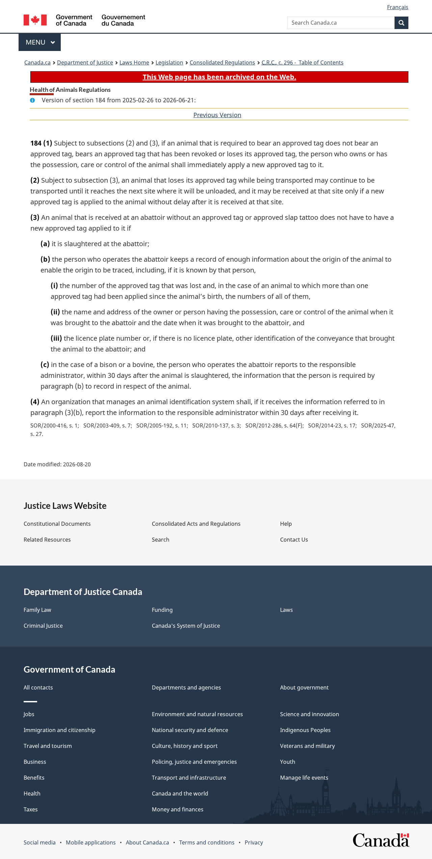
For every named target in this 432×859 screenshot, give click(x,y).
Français (397, 7)
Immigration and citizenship (60, 730)
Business (35, 761)
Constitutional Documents (57, 523)
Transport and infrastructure (189, 777)
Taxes (31, 809)
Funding (162, 610)
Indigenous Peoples (305, 730)
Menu (36, 42)
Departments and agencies (186, 687)
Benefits (34, 777)
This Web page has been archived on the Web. (219, 76)
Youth (287, 761)
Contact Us (294, 539)
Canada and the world (180, 793)
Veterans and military (307, 746)
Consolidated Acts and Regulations (196, 523)
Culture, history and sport (185, 746)
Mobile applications (91, 842)
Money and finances (178, 809)
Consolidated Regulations (222, 62)
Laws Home (134, 62)
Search (160, 539)
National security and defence (190, 730)
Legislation (169, 62)
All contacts (38, 687)
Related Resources (47, 539)
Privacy (254, 842)
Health (32, 793)
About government (304, 687)
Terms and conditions (207, 842)
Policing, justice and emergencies (194, 761)
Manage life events (304, 777)
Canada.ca (37, 62)
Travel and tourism (48, 746)
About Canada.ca (147, 842)
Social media (40, 842)
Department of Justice (85, 62)
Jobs (29, 714)
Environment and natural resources (197, 714)
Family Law (37, 610)
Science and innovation (309, 714)
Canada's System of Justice (186, 625)
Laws (286, 610)
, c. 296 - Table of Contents (303, 62)
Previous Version (217, 115)
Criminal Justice (43, 625)
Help (286, 523)
